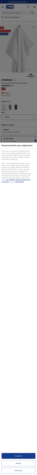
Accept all (18, 456)
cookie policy (19, 182)
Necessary (18, 470)
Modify (18, 463)
